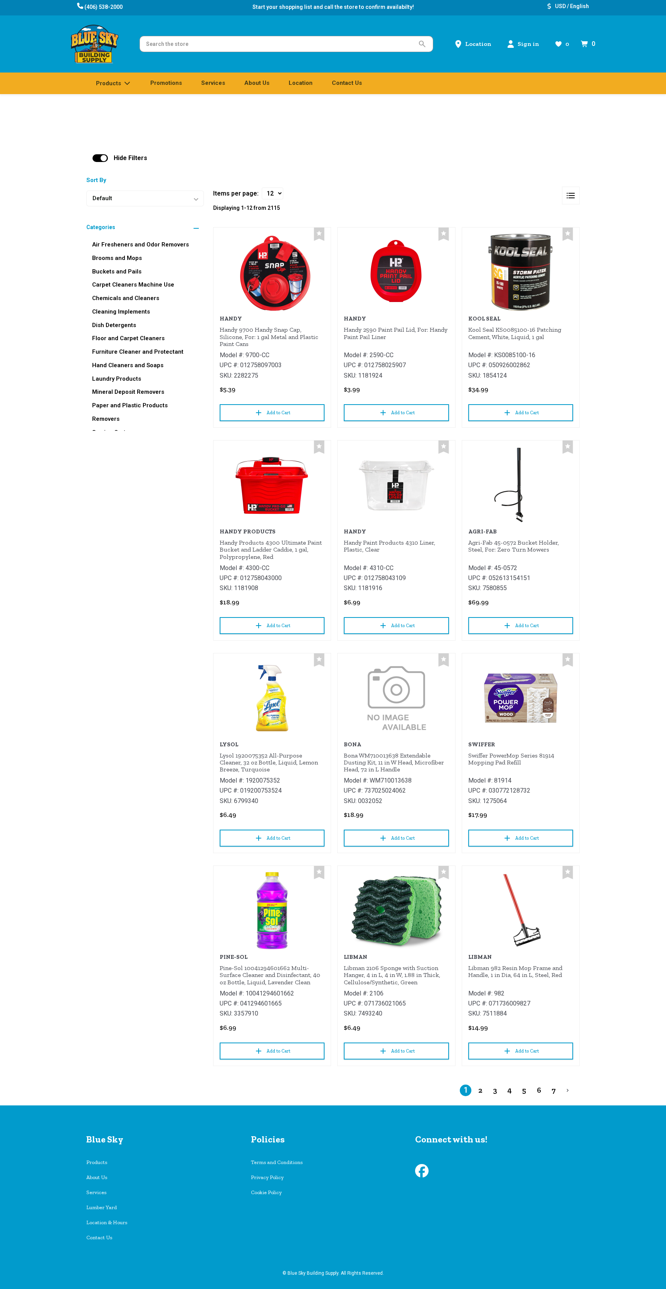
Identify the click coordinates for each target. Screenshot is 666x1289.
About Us (96, 1177)
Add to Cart (278, 412)
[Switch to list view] (571, 195)
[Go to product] (272, 272)
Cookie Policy (266, 1192)
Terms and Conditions (277, 1162)
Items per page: (236, 193)
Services (96, 1192)
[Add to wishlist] (319, 234)
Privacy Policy (267, 1177)
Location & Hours (106, 1222)
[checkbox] (100, 158)
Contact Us (99, 1237)
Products (96, 1162)
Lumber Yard (101, 1207)
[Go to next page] (568, 1090)
